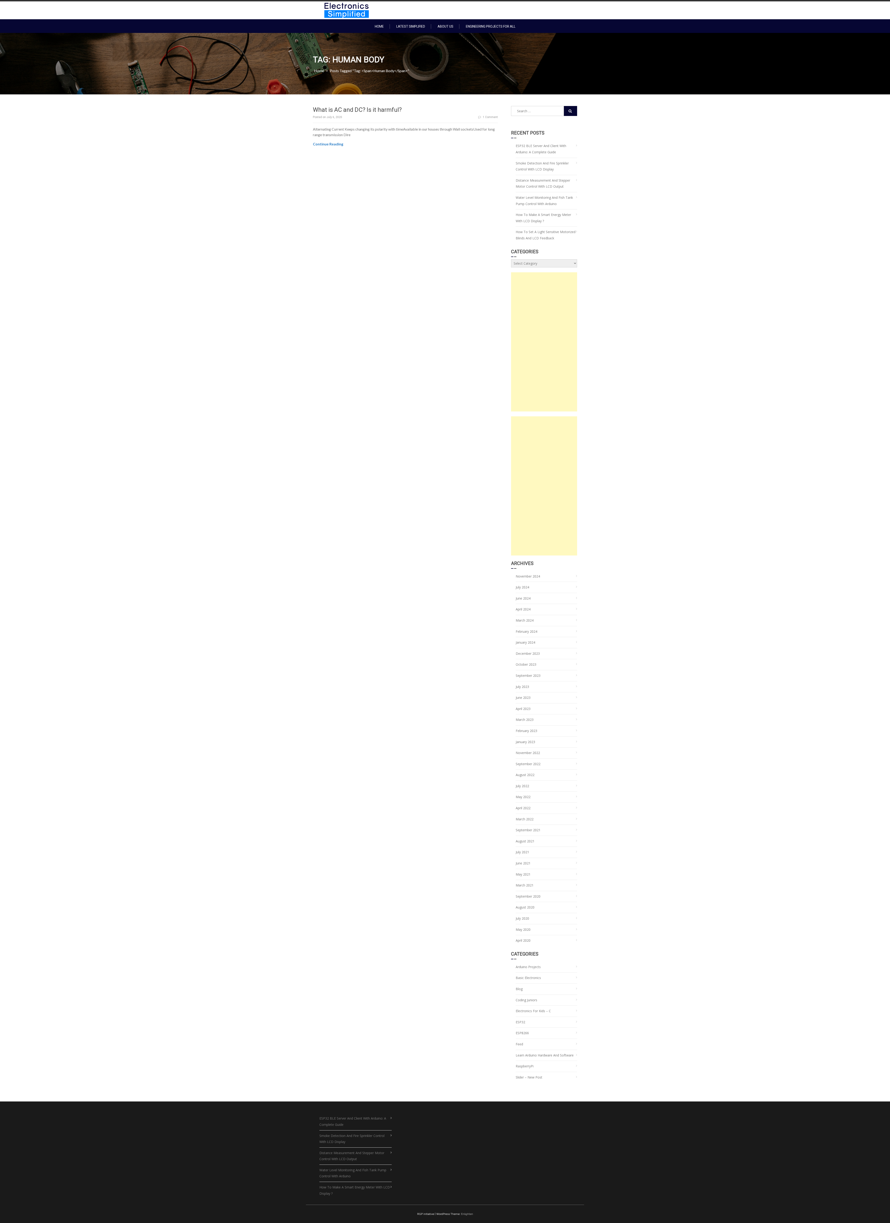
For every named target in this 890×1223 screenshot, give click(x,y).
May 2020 (523, 929)
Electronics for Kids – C (533, 1011)
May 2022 (523, 797)
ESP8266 (522, 1033)
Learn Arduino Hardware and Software (545, 1055)
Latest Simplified (410, 26)
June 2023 (523, 697)
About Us (445, 26)
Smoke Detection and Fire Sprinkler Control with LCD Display (542, 166)
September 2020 (528, 896)
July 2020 (522, 918)
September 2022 (528, 764)
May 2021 (523, 874)
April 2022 (523, 808)
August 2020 (525, 907)
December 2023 (528, 653)
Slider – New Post (529, 1077)
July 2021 (522, 852)
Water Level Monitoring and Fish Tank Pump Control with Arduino (544, 200)
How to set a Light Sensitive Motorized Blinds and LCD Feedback (545, 235)
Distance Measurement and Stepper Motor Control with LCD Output (543, 183)
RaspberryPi (525, 1066)
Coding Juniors (526, 1000)
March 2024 (525, 620)
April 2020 (523, 940)
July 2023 (522, 686)
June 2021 (523, 863)
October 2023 (526, 664)
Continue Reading (328, 144)
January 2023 (525, 742)
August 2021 (525, 841)
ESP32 (520, 1022)
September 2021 (528, 830)
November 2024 (528, 576)
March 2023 (525, 719)
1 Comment (490, 117)
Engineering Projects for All (490, 26)
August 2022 (525, 775)
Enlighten (467, 1214)
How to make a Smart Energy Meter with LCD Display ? (543, 217)
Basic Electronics (528, 978)
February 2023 (526, 731)
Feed (519, 1044)
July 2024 (522, 587)
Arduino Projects (528, 967)
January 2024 (525, 642)
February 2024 (526, 631)
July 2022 (522, 786)
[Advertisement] (544, 341)
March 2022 (525, 819)
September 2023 (528, 675)
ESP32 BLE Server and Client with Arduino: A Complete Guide (541, 149)
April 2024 (523, 609)
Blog (519, 989)
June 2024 (523, 598)
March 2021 (525, 885)
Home (379, 26)
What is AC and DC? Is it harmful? (357, 109)
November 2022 (528, 753)
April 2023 (523, 708)
